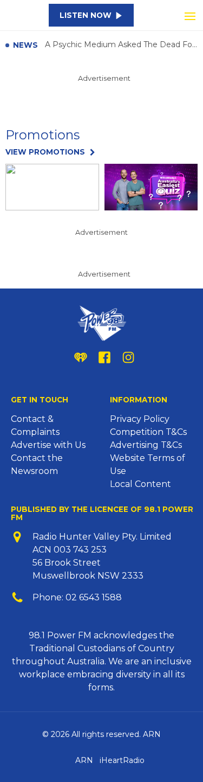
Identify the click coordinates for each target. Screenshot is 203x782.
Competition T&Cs (148, 432)
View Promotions (45, 152)
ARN (84, 760)
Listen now (86, 15)
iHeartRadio (122, 760)
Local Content (140, 484)
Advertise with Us (48, 445)
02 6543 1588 (94, 597)
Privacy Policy (139, 419)
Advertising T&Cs (146, 445)
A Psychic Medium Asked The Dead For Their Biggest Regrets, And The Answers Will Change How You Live (121, 45)
